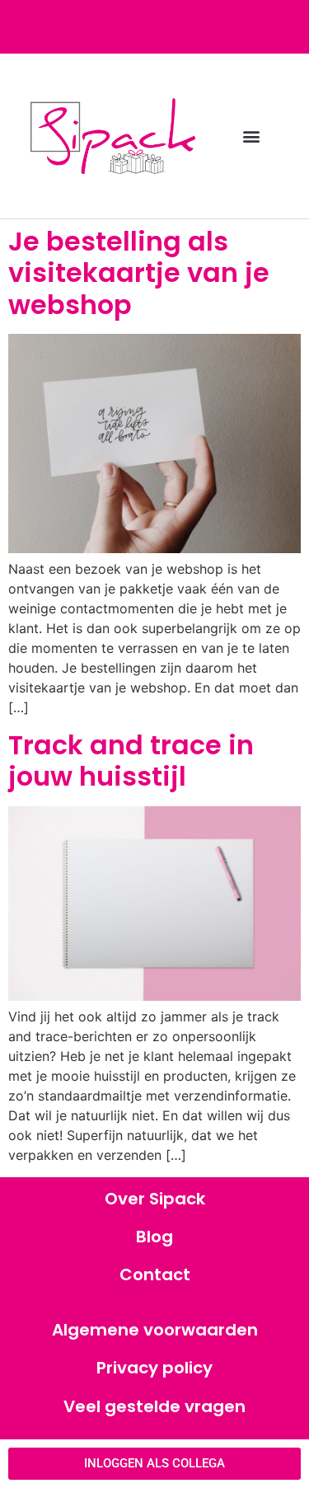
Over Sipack (155, 1198)
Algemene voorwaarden (155, 1329)
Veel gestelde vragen (154, 1406)
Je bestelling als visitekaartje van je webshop (138, 273)
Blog (154, 1236)
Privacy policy (154, 1367)
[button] (251, 136)
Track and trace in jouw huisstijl (131, 760)
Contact (154, 1274)
